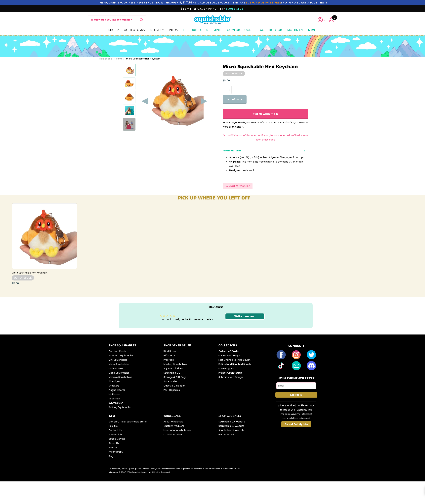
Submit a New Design (230, 377)
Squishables (198, 30)
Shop (112, 30)
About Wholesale (173, 421)
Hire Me (113, 447)
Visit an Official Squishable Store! (128, 421)
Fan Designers (226, 368)
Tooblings (114, 398)
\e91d (141, 20)
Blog (111, 456)
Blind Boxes (170, 351)
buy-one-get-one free (263, 2)
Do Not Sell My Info (296, 424)
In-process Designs (229, 355)
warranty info (304, 409)
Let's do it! (296, 395)
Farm (119, 58)
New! (312, 30)
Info (172, 30)
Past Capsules (172, 390)
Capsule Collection (174, 385)
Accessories (170, 381)
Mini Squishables (118, 359)
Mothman (295, 30)
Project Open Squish (230, 372)
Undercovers (116, 368)
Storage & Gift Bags (175, 377)
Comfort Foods (117, 351)
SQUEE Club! (235, 9)
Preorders (169, 359)
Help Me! (113, 426)
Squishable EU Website (231, 426)
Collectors (133, 30)
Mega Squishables (119, 372)
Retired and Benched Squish (234, 364)
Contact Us (115, 430)
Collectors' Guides (228, 351)
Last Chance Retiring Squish (234, 359)
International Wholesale (177, 430)
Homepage (105, 58)
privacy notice (286, 405)
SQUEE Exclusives (173, 368)
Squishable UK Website (231, 430)
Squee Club (115, 434)
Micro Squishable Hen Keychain (29, 272)
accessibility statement (296, 418)
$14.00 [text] (226, 80)
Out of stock (235, 99)
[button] (323, 20)
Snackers (114, 385)
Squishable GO (172, 372)
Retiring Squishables (120, 407)
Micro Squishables (119, 364)
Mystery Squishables (175, 364)
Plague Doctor (269, 30)
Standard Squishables (121, 355)
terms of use (287, 409)
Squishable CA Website (231, 421)
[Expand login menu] (321, 20)
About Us (114, 443)
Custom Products (174, 426)
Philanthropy (116, 451)
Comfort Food (239, 30)
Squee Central (117, 439)
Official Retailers (173, 434)
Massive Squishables (120, 377)
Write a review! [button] (244, 316)
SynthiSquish (116, 403)
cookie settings (305, 405)
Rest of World (226, 434)
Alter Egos (114, 381)
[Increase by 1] (230, 87)
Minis (217, 30)
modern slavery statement (296, 414)
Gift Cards (169, 355)
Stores (156, 30)
